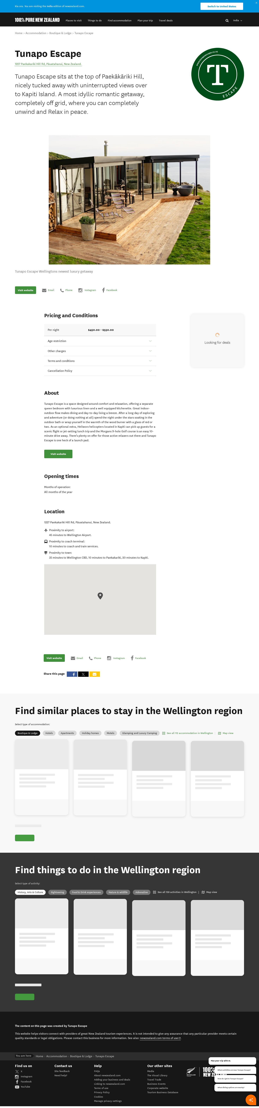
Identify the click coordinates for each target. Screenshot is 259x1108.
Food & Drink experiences (86, 892)
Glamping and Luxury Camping (139, 733)
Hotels (49, 733)
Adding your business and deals (112, 1079)
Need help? (60, 1075)
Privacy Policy (102, 1092)
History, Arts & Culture (30, 892)
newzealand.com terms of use (160, 1038)
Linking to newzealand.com (109, 1083)
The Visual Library (157, 1075)
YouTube (25, 1086)
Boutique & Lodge (28, 733)
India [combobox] (236, 20)
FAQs (97, 1071)
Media (150, 1071)
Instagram (26, 1076)
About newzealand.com (107, 1075)
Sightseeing (57, 892)
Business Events (156, 1083)
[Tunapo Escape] (217, 74)
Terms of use (101, 1088)
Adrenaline (141, 892)
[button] (74, 20)
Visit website (25, 290)
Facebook (26, 1081)
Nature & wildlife (118, 892)
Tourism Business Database (162, 1092)
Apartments (67, 733)
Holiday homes (90, 733)
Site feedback (62, 1071)
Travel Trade (154, 1079)
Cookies (98, 1096)
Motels (110, 733)
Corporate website (157, 1088)
